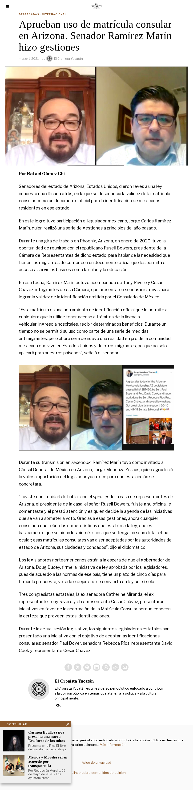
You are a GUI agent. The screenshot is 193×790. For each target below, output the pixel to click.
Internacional (54, 14)
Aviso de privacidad (96, 762)
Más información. (112, 745)
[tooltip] (68, 667)
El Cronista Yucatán (68, 58)
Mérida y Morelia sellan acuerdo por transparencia (47, 761)
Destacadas (29, 14)
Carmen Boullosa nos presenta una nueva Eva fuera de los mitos (46, 736)
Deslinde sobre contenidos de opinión (96, 772)
